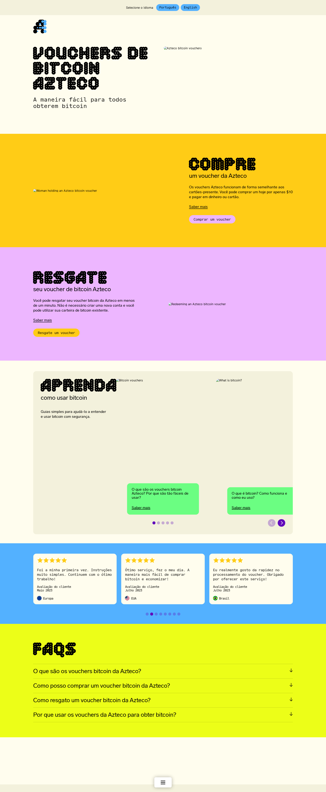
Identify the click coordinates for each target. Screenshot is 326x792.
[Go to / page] (40, 32)
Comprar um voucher (210, 219)
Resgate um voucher (54, 332)
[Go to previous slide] (271, 523)
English (190, 7)
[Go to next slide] (281, 523)
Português (167, 7)
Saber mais (198, 207)
